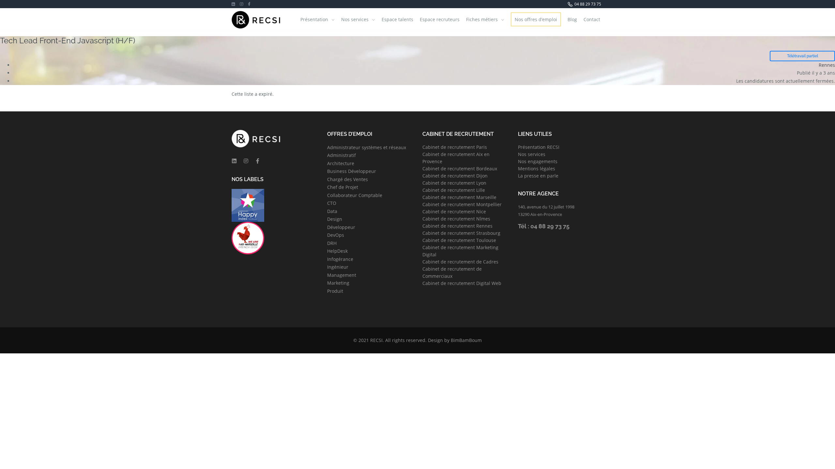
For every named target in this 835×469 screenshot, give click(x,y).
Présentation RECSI (538, 147)
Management (341, 275)
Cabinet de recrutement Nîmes (456, 219)
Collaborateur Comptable (354, 195)
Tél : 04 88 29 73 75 (543, 226)
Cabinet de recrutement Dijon (455, 176)
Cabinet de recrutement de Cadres (460, 262)
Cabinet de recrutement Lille (453, 190)
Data (332, 211)
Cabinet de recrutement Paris (454, 147)
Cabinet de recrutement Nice (454, 211)
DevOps (335, 235)
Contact (592, 19)
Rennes (827, 65)
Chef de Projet (342, 187)
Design (334, 219)
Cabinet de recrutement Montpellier (462, 204)
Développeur (341, 227)
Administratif (341, 155)
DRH (332, 243)
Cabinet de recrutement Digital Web (461, 283)
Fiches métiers (482, 19)
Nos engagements (537, 161)
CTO (331, 203)
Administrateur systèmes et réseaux (366, 147)
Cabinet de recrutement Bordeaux (459, 168)
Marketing (338, 283)
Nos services (355, 19)
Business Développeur (351, 171)
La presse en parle (538, 176)
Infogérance (340, 259)
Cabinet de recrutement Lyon (454, 183)
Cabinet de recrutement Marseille (459, 197)
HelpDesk (337, 251)
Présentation (314, 19)
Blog (572, 19)
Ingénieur (337, 267)
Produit (335, 291)
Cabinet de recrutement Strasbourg (461, 233)
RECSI (376, 340)
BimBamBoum (466, 340)
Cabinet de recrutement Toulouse (459, 240)
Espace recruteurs (440, 19)
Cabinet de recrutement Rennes (457, 226)
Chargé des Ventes (347, 179)
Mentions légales (536, 168)
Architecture (340, 163)
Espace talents (397, 19)
